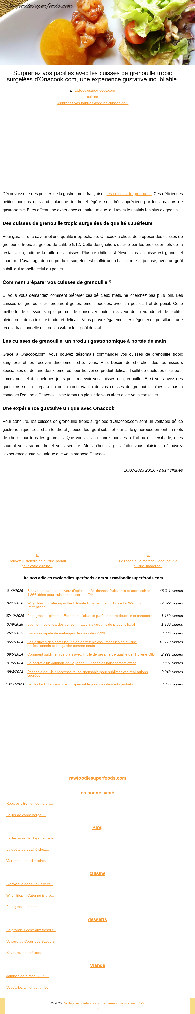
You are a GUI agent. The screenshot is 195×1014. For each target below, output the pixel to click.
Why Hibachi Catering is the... (30, 895)
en (97, 1009)
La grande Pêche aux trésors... (31, 930)
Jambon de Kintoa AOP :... (27, 976)
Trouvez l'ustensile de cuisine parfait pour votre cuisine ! (37, 563)
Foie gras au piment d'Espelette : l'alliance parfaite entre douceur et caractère (89, 615)
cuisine (92, 97)
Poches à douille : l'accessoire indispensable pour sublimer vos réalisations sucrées (87, 673)
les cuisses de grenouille (129, 194)
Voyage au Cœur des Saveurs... (32, 941)
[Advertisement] (92, 144)
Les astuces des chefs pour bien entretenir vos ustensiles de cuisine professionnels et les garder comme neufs (82, 643)
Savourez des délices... (25, 952)
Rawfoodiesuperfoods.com (82, 1003)
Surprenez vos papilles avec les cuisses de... (92, 103)
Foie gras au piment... (24, 906)
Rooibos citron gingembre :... (29, 803)
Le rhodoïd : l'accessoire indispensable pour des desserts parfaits (80, 684)
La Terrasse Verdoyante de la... (31, 838)
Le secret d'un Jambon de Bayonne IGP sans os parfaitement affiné (81, 663)
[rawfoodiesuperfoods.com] (97, 32)
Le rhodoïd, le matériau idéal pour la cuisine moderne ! (148, 563)
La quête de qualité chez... (27, 849)
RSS (140, 1003)
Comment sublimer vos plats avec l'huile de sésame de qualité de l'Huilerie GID (91, 654)
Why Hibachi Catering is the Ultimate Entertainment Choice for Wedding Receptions (84, 605)
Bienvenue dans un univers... (29, 884)
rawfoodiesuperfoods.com (94, 90)
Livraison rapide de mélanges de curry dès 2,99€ (66, 633)
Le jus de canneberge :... (26, 815)
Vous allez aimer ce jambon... (30, 987)
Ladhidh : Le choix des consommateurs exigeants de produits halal (81, 624)
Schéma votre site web (119, 1003)
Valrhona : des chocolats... (27, 861)
